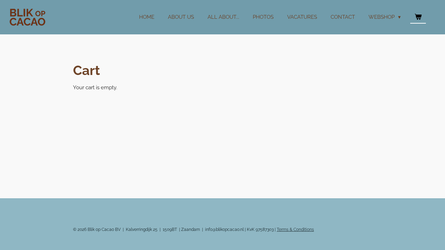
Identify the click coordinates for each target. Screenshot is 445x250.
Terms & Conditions (295, 229)
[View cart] (418, 17)
